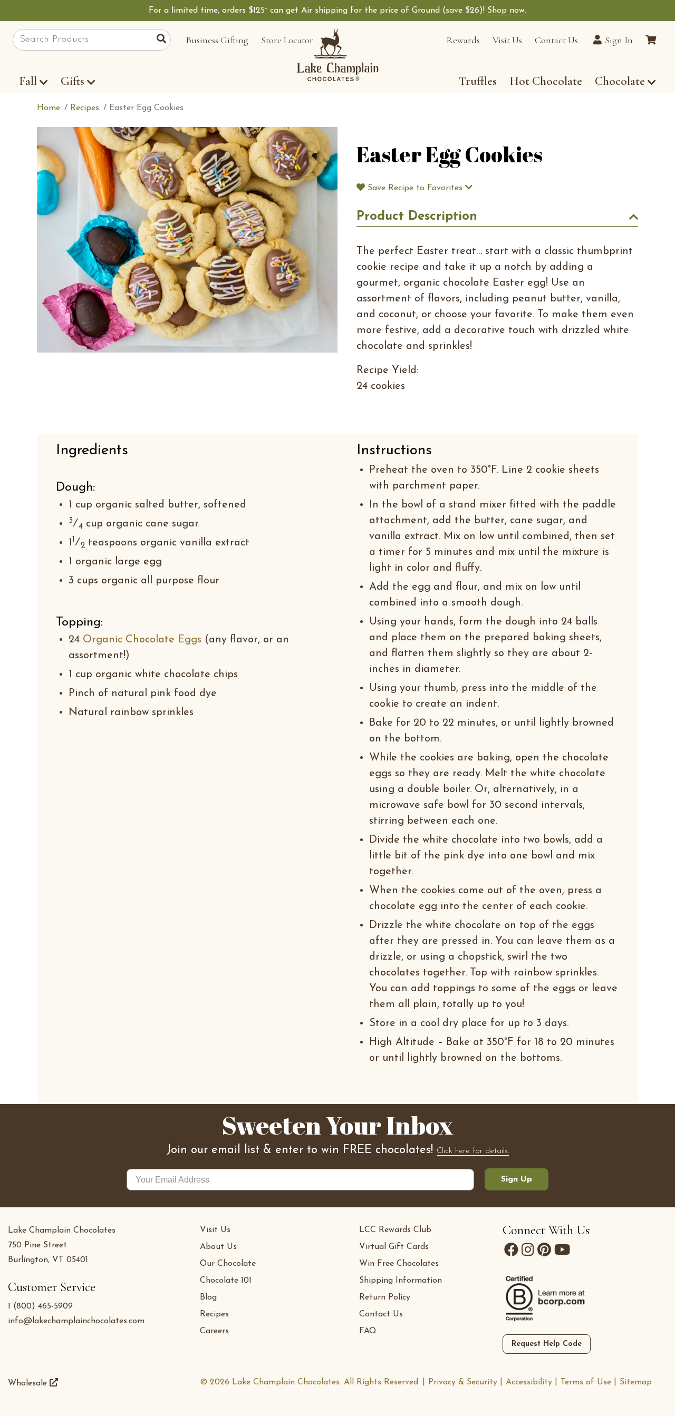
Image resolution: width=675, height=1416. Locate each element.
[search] (164, 40)
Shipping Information (400, 1280)
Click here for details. (473, 1151)
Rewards (463, 40)
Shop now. (506, 10)
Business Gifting (217, 40)
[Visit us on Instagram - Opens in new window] (528, 1250)
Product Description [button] (416, 216)
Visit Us (507, 40)
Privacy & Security (462, 1382)
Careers (214, 1331)
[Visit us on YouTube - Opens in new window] (562, 1250)
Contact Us (556, 40)
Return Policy (384, 1297)
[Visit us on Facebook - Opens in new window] (511, 1250)
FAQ (368, 1331)
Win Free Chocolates (399, 1263)
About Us (218, 1247)
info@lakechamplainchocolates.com (76, 1321)
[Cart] (650, 40)
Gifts (72, 81)
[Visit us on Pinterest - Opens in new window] (544, 1250)
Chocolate (621, 81)
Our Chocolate (228, 1263)
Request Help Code (547, 1344)
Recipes (214, 1314)
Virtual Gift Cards (394, 1247)
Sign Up (516, 1179)
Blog (208, 1297)
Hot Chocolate (545, 81)
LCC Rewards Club (395, 1230)
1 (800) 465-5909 (40, 1306)
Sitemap (636, 1382)
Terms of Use (586, 1382)
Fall (28, 81)
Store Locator (287, 40)
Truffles (478, 81)
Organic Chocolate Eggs (142, 639)
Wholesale (29, 1383)
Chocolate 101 (226, 1280)
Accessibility (529, 1382)
